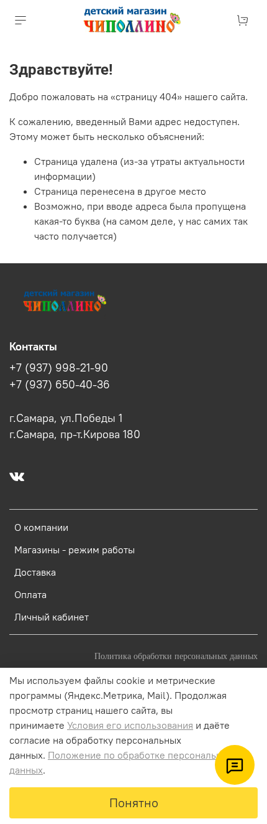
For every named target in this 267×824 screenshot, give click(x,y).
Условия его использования (130, 725)
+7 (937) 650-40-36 (59, 384)
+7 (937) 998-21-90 (58, 368)
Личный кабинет (51, 617)
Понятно (133, 802)
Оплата (30, 594)
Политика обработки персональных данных (176, 656)
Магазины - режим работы (74, 549)
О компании (41, 527)
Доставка (35, 572)
